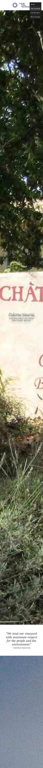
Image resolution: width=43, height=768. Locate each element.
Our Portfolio (35, 8)
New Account (35, 17)
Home (33, 4)
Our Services (35, 13)
